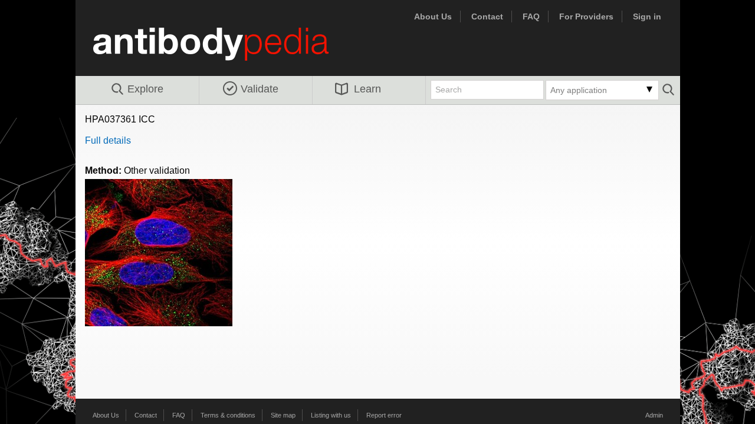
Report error (384, 415)
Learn (367, 89)
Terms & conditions (228, 415)
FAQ (531, 16)
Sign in (647, 16)
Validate (259, 89)
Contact (487, 16)
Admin (654, 415)
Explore (145, 89)
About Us (433, 16)
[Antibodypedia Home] (223, 51)
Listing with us (331, 415)
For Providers (586, 16)
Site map (283, 415)
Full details (108, 140)
